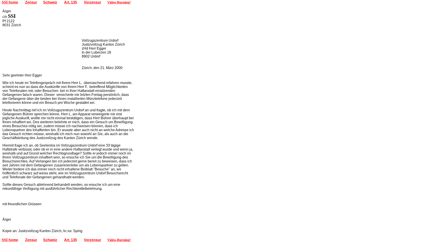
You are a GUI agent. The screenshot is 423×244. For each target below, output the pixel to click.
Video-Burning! (119, 2)
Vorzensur (92, 2)
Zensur (31, 2)
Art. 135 (70, 2)
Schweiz (50, 2)
